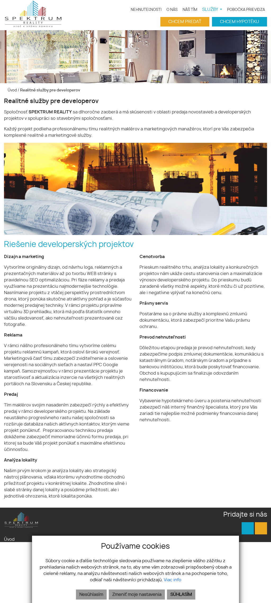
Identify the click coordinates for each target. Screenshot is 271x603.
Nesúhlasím (91, 594)
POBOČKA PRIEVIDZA (246, 10)
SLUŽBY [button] (210, 9)
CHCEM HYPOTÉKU (239, 22)
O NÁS (172, 10)
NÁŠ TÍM (190, 10)
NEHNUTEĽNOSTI (146, 10)
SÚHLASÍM (181, 594)
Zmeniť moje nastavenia (136, 594)
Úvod (12, 90)
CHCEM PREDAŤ (184, 22)
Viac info (172, 580)
